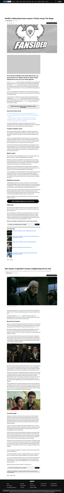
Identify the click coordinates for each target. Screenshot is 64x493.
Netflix (24, 1)
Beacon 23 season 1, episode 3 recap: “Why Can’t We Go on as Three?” (22, 119)
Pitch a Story (9, 485)
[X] (57, 1)
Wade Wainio (9, 20)
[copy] (13, 23)
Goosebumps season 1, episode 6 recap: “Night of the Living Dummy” (22, 117)
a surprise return (16, 98)
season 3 (19, 315)
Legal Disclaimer (54, 485)
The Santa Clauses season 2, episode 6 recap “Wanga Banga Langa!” (22, 113)
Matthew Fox (9, 272)
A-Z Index (22, 487)
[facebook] (55, 1)
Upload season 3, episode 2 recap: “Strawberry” (17, 120)
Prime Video (28, 1)
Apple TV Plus (12, 475)
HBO (21, 1)
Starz (33, 1)
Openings (22, 483)
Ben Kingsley (14, 84)
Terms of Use (32, 485)
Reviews (17, 1)
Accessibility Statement (11, 487)
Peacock (39, 1)
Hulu (35, 1)
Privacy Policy (23, 485)
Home (8, 259)
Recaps (13, 1)
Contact (31, 483)
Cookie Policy (43, 485)
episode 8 (37, 326)
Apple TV (43, 1)
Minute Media (7, 490)
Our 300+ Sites (44, 483)
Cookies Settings (33, 487)
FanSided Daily (54, 483)
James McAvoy (25, 101)
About (8, 483)
